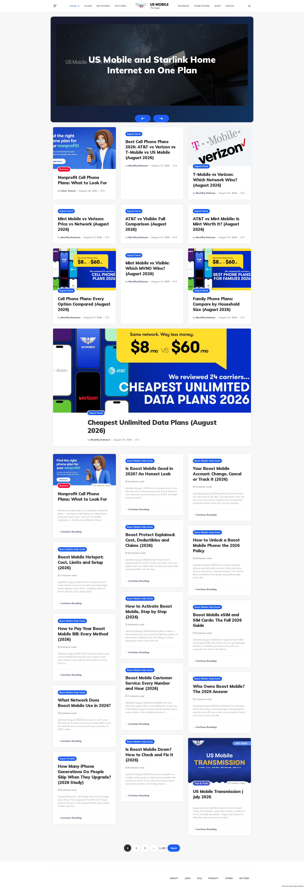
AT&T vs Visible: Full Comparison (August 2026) (145, 224)
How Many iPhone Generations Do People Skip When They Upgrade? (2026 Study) (84, 774)
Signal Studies (67, 758)
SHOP (217, 5)
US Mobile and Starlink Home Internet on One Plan (152, 65)
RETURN (244, 878)
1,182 (162, 848)
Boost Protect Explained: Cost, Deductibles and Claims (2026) (150, 540)
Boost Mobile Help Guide (140, 460)
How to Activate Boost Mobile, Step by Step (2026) (148, 612)
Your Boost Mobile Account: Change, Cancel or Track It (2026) (217, 474)
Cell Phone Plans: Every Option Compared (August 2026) (84, 304)
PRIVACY (213, 878)
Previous (143, 118)
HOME (73, 5)
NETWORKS (103, 5)
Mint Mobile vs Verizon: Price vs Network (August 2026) (83, 224)
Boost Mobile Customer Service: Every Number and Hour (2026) (148, 683)
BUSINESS (183, 5)
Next (161, 118)
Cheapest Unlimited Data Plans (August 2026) (152, 426)
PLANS (88, 5)
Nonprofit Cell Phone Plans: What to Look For (82, 180)
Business (64, 169)
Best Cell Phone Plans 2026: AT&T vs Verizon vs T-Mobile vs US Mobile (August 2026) (150, 149)
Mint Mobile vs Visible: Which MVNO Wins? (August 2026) (147, 268)
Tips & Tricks (201, 783)
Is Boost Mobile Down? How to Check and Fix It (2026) (149, 755)
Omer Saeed (68, 191)
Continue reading (71, 531)
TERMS (229, 878)
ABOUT (174, 878)
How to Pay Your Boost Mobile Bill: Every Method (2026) (83, 634)
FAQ (199, 878)
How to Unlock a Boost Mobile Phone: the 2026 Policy (216, 545)
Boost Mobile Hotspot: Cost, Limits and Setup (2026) (80, 562)
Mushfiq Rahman (138, 165)
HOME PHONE (201, 5)
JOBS (188, 878)
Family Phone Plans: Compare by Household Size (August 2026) (216, 304)
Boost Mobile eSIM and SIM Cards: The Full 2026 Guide (217, 620)
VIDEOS (229, 5)
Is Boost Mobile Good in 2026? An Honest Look (149, 471)
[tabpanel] (152, 64)
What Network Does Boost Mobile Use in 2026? (84, 702)
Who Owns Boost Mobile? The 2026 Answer (218, 689)
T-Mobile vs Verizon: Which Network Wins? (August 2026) (215, 180)
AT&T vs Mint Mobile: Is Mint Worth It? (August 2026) (216, 224)
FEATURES (120, 5)
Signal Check (134, 134)
